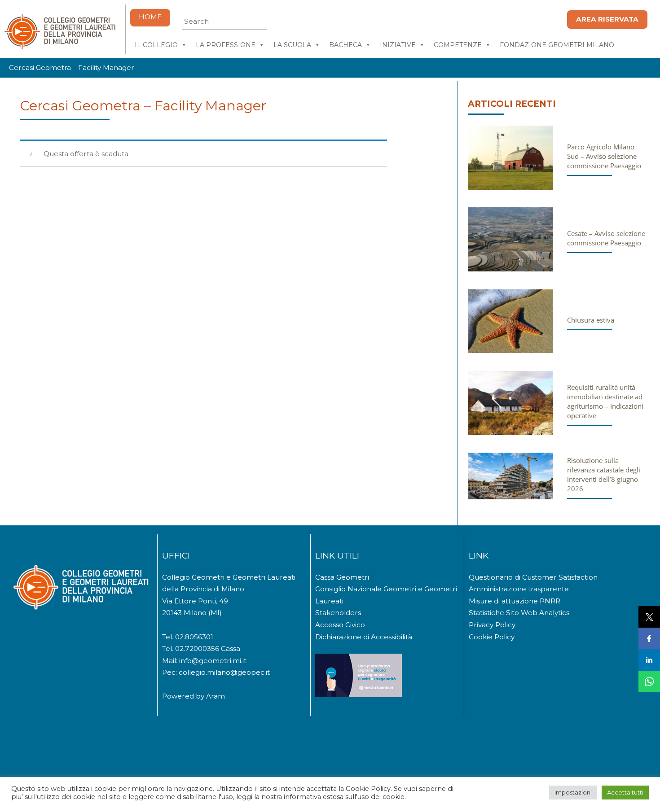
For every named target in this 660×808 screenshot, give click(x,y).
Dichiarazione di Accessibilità (363, 637)
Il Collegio (156, 45)
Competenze (458, 45)
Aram (215, 696)
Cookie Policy (492, 637)
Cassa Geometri (342, 577)
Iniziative (398, 45)
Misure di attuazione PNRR (514, 601)
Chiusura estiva (590, 319)
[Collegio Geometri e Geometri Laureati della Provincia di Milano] (60, 45)
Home (150, 17)
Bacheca (345, 45)
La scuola (292, 45)
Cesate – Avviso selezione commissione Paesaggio (606, 238)
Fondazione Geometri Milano (557, 45)
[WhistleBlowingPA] (358, 694)
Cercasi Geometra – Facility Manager (143, 105)
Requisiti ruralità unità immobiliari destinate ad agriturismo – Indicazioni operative (605, 401)
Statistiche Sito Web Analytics (519, 612)
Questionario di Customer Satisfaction (533, 577)
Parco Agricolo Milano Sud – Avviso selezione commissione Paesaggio (604, 156)
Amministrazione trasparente (519, 589)
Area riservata (607, 19)
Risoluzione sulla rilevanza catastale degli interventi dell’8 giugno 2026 (603, 474)
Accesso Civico (340, 624)
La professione (225, 45)
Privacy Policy (492, 624)
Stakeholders (338, 612)
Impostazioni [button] (573, 792)
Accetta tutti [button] (625, 792)
